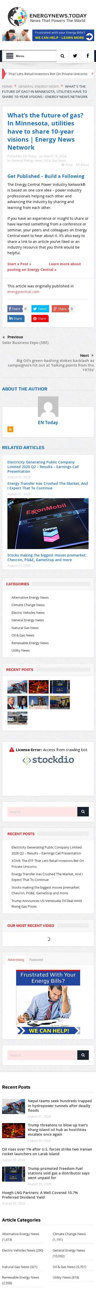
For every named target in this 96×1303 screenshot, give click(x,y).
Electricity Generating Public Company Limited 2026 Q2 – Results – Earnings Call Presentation (43, 467)
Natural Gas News (25, 627)
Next (84, 355)
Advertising (16, 960)
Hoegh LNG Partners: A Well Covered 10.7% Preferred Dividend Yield (40, 1195)
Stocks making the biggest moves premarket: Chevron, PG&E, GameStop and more (47, 557)
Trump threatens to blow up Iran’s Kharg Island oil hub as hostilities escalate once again (58, 1130)
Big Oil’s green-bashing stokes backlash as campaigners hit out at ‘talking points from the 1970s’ (51, 365)
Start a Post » (19, 263)
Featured (36, 960)
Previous (15, 337)
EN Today (29, 156)
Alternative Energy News (30, 597)
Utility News (21, 650)
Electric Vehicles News (28, 612)
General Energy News (27, 160)
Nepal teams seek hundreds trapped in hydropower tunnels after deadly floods (60, 1105)
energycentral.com (23, 291)
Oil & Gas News (55, 160)
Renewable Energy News (30, 643)
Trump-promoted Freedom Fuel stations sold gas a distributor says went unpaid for (59, 1173)
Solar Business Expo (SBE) (25, 342)
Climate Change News (28, 605)
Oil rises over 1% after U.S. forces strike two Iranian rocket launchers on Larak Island (47, 1151)
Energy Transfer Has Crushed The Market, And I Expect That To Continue (47, 485)
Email (85, 165)
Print (69, 165)
